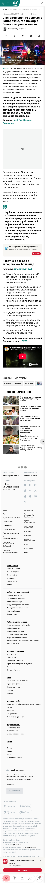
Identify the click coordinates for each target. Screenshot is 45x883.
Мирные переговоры (14, 602)
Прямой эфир (12, 575)
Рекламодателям (9, 529)
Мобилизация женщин (15, 631)
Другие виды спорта (14, 757)
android (9, 806)
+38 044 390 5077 (30, 476)
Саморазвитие (12, 714)
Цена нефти (11, 654)
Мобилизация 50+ (13, 628)
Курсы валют (11, 657)
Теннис (9, 751)
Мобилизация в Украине (17, 622)
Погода (9, 584)
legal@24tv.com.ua (29, 847)
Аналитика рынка (13, 728)
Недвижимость (13, 725)
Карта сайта (28, 548)
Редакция (6, 514)
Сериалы (10, 693)
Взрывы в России (13, 611)
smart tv (9, 812)
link (25, 485)
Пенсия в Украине (13, 670)
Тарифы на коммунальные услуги (19, 664)
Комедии (10, 690)
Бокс (8, 745)
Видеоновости (12, 578)
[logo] (15, 3)
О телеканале (7, 521)
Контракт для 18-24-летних (17, 634)
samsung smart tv (25, 812)
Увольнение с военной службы (18, 625)
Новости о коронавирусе (20, 10)
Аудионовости (12, 581)
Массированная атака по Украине (19, 608)
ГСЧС (24, 341)
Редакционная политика (11, 518)
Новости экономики (15, 651)
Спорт (9, 742)
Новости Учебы (13, 701)
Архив (26, 544)
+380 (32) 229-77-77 (16, 845)
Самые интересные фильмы (17, 681)
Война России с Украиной (18, 592)
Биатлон (10, 754)
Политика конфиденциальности (10, 537)
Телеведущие (7, 525)
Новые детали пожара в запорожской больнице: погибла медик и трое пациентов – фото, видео (20, 197)
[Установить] (22, 865)
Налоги (9, 667)
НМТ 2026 (10, 710)
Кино (9, 678)
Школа (9, 707)
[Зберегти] (38, 36)
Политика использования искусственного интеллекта (8, 545)
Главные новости (13, 569)
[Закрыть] (40, 860)
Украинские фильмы (14, 684)
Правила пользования (11, 533)
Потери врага (12, 614)
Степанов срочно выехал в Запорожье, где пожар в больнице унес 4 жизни (36, 10)
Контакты (27, 531)
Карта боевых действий (16, 598)
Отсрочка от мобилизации (17, 638)
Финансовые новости (15, 660)
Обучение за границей (15, 717)
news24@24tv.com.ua (11, 476)
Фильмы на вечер (13, 687)
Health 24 (6, 10)
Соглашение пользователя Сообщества (29, 515)
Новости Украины (13, 572)
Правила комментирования (30, 521)
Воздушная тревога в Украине (18, 605)
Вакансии (27, 535)
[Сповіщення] (42, 3)
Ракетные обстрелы (14, 595)
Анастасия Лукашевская (17, 29)
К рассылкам (14, 791)
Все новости (12, 566)
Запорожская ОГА (23, 269)
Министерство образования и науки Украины (24, 704)
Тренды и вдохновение (15, 734)
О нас (5, 510)
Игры (26, 552)
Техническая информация (28, 526)
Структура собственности (29, 539)
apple (25, 806)
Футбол (9, 748)
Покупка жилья (12, 731)
